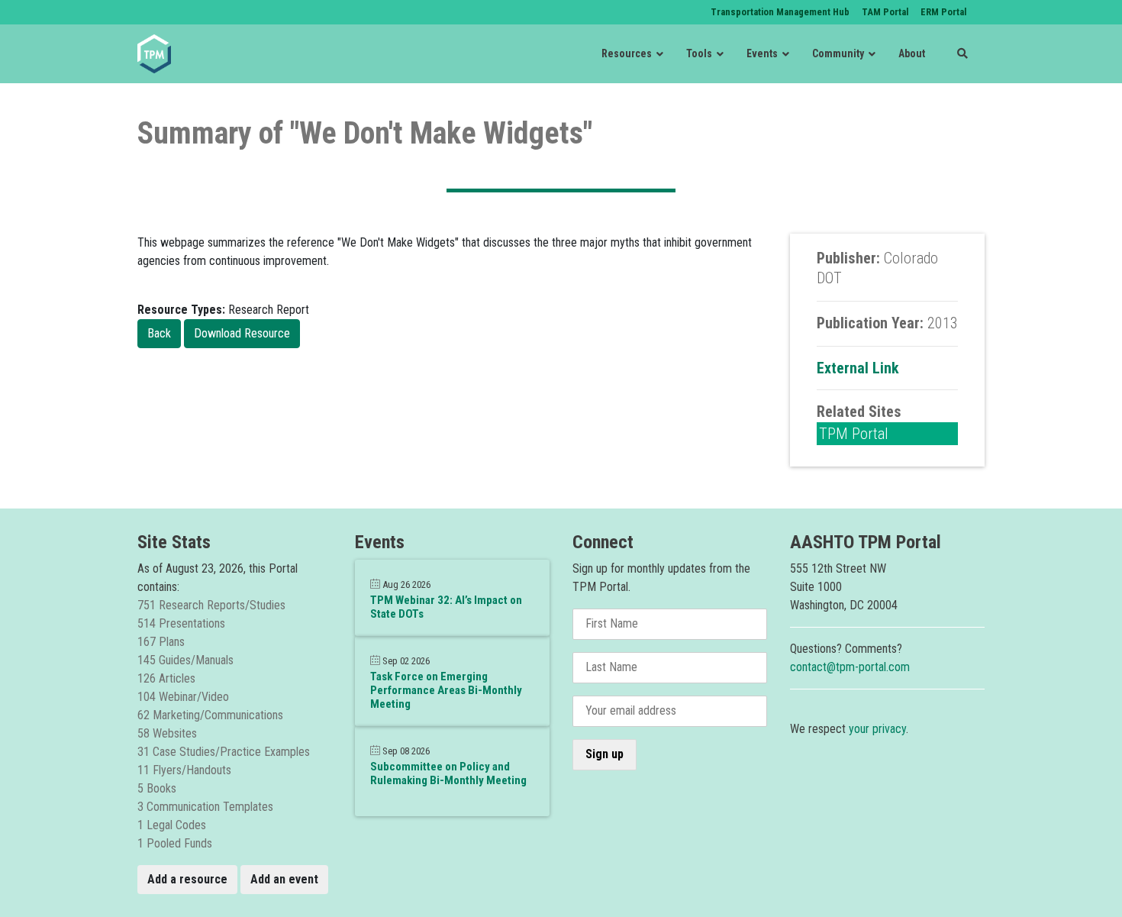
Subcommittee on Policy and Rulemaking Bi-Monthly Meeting (448, 773)
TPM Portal (853, 434)
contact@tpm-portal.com (850, 667)
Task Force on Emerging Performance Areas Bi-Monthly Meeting (446, 690)
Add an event (284, 879)
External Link (858, 368)
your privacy (877, 729)
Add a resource (187, 879)
